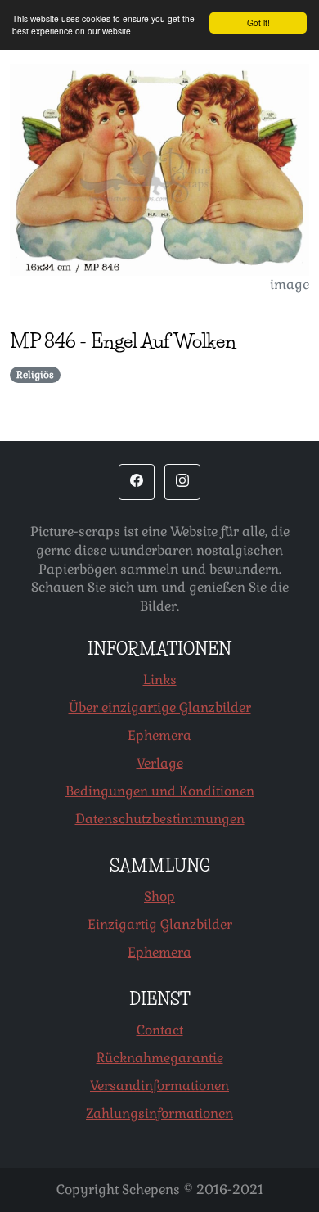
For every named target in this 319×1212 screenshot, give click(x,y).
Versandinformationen (159, 1085)
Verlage (160, 763)
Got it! (258, 22)
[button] (137, 482)
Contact (160, 1030)
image (289, 284)
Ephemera (159, 735)
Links (160, 679)
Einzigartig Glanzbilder (160, 924)
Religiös (35, 374)
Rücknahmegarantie (160, 1057)
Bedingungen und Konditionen (159, 791)
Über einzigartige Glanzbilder (160, 707)
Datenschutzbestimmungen (160, 818)
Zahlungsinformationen (159, 1113)
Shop (159, 896)
